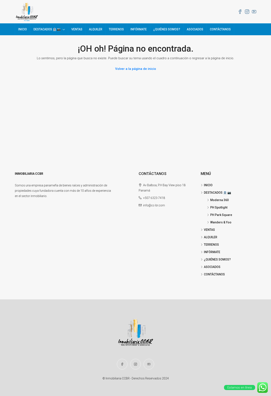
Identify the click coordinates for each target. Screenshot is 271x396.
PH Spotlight (218, 207)
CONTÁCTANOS (220, 29)
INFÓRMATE (138, 29)
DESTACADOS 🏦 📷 (47, 29)
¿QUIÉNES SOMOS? (166, 29)
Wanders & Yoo (220, 222)
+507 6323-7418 (154, 198)
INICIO (22, 29)
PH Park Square (221, 215)
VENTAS (76, 29)
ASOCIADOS (195, 29)
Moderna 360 (219, 200)
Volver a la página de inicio (135, 69)
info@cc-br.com (154, 205)
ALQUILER (95, 29)
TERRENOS (116, 29)
